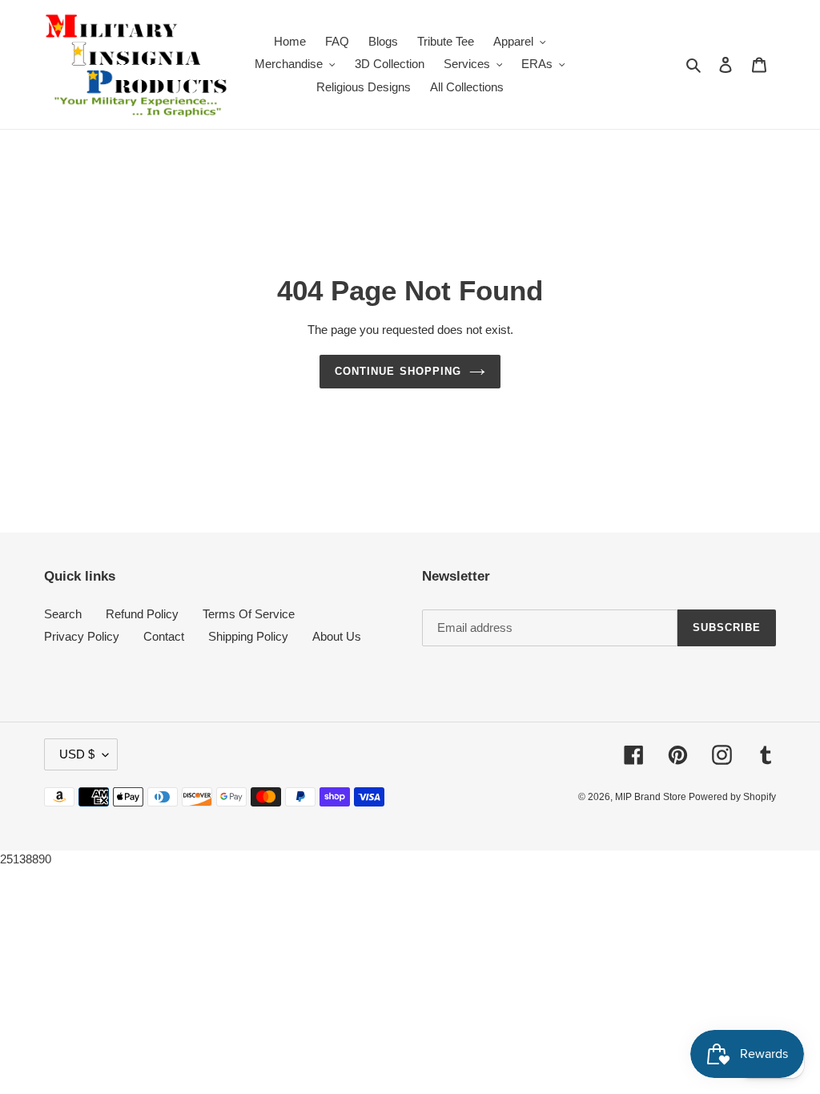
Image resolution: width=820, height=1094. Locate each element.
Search (63, 614)
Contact (163, 636)
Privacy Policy (81, 636)
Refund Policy (142, 614)
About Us (336, 636)
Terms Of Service (249, 614)
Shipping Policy (248, 636)
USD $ (76, 754)
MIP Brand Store (652, 796)
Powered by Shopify (732, 796)
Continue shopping (398, 371)
